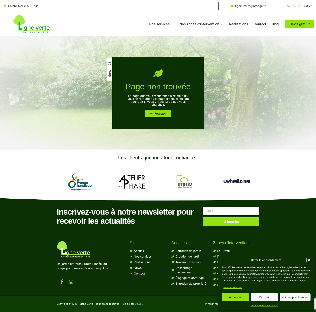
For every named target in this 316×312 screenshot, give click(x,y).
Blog (275, 24)
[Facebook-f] (61, 281)
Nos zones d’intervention (199, 24)
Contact (260, 24)
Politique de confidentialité (264, 305)
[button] (309, 260)
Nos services (159, 24)
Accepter (235, 297)
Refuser (264, 297)
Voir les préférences (295, 297)
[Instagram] (71, 281)
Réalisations (238, 24)
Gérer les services (232, 287)
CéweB (139, 303)
